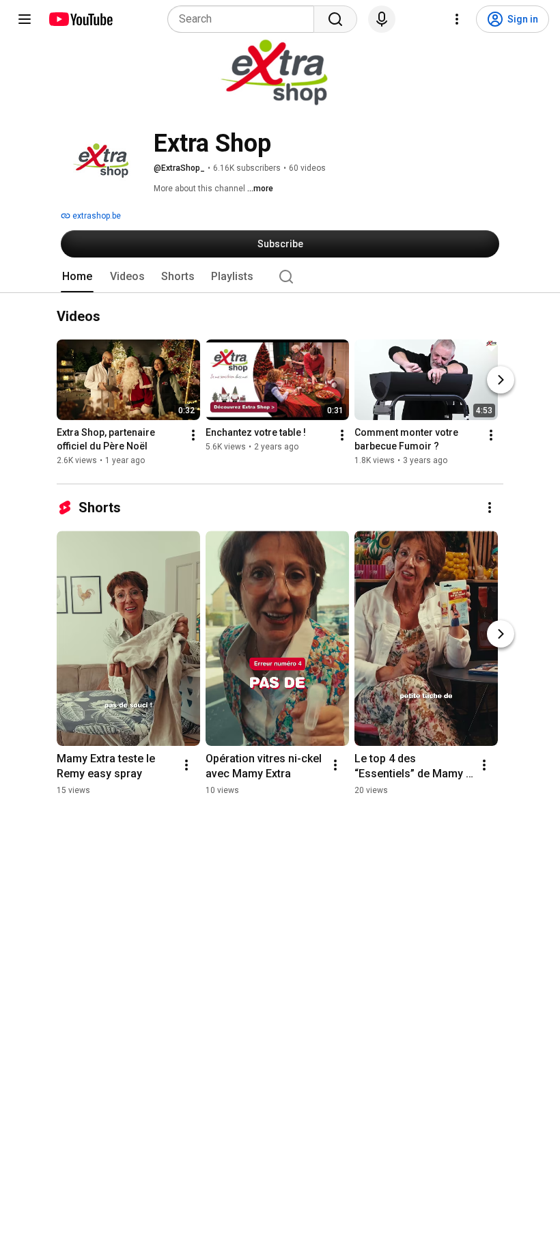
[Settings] (457, 19)
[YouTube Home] (80, 19)
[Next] (500, 380)
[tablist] (280, 276)
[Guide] (24, 19)
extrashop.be (95, 216)
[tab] (77, 276)
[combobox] (245, 19)
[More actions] (193, 435)
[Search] (335, 19)
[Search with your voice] (381, 19)
